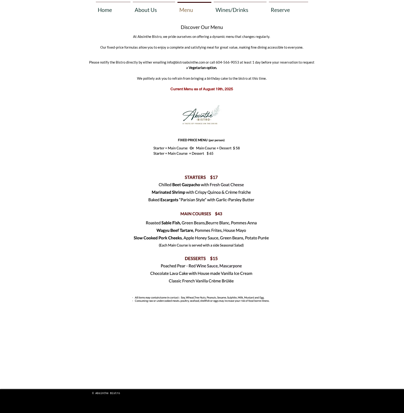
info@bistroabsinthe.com (186, 62)
